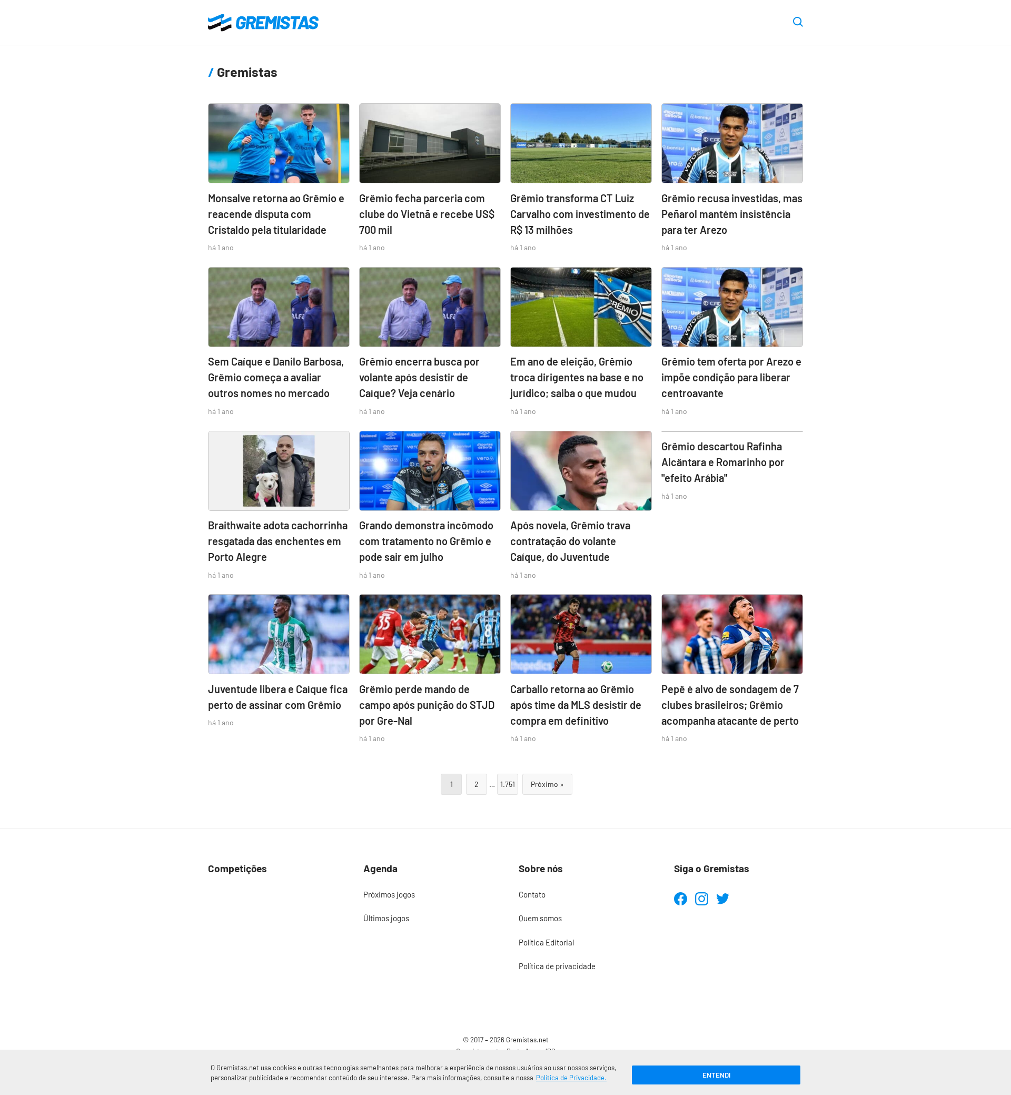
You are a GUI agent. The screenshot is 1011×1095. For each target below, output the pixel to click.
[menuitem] (427, 895)
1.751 (507, 784)
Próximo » (547, 784)
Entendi (716, 1075)
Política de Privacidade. (571, 1077)
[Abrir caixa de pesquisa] (798, 22)
